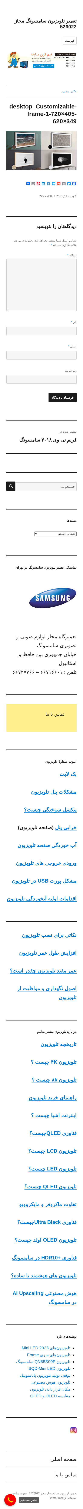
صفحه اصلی (63, 1459)
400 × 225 (45, 196)
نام (74, 322)
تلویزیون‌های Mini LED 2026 (46, 1348)
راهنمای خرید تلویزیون (53, 1097)
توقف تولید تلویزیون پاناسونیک (45, 1375)
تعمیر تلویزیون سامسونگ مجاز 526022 (54, 1493)
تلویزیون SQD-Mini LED (49, 1368)
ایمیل (72, 346)
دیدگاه (72, 255)
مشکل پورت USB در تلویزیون (44, 881)
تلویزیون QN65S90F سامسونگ (43, 1361)
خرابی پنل (66, 827)
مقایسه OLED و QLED (50, 1396)
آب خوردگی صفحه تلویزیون (47, 845)
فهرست (69, 40)
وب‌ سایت (71, 370)
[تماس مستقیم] (10, 1500)
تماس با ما (55, 714)
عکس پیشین (69, 91)
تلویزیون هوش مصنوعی (50, 1382)
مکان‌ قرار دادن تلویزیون (50, 1389)
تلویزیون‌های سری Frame (48, 1355)
